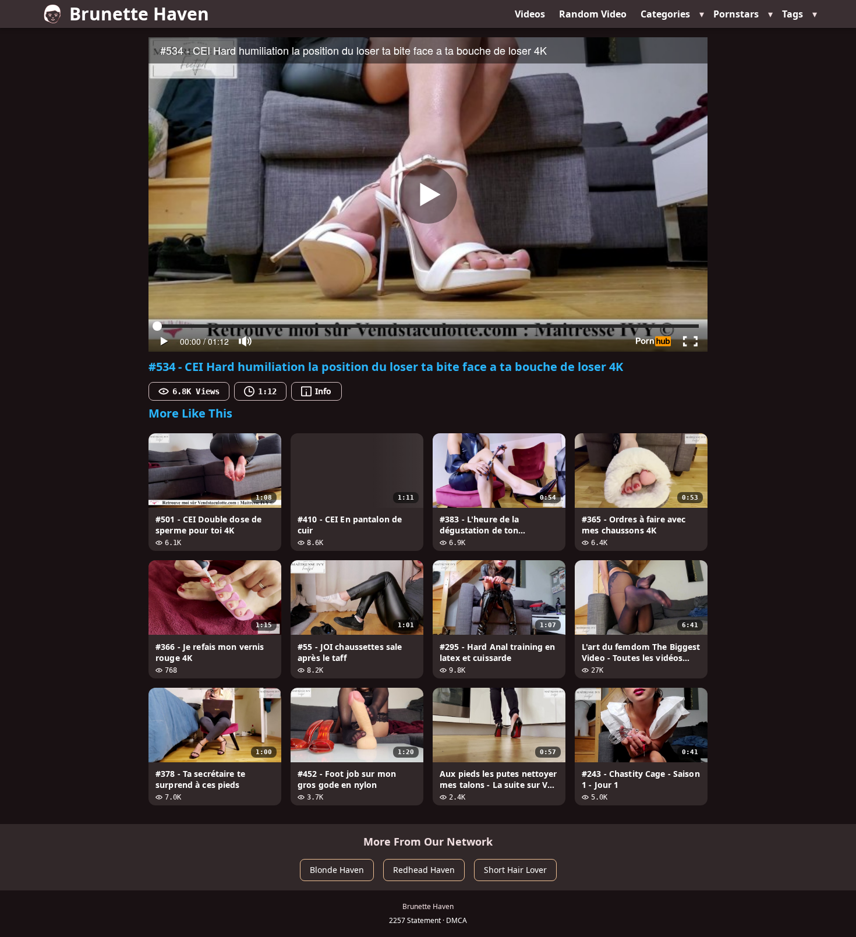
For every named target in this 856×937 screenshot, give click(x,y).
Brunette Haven (139, 14)
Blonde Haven (337, 869)
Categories (665, 14)
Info (323, 391)
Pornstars (736, 14)
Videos (530, 14)
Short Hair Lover (515, 869)
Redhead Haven (424, 869)
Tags (792, 14)
